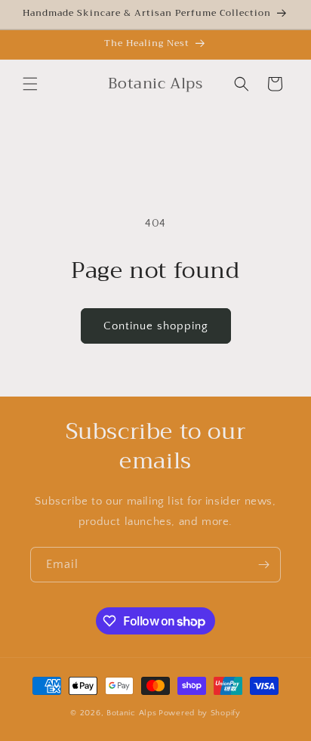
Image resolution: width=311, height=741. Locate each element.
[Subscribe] (263, 564)
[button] (30, 83)
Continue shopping (155, 326)
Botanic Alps (131, 713)
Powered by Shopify (200, 713)
